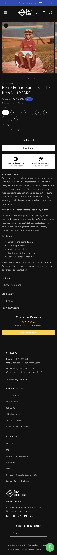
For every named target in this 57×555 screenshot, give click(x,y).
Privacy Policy (12, 401)
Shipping (5, 103)
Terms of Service (13, 395)
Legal (8, 468)
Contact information (43, 549)
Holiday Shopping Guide (17, 456)
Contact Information (15, 420)
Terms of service (14, 549)
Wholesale (10, 462)
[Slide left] (22, 79)
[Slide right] (35, 79)
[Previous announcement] (5, 3)
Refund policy (33, 545)
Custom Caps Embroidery (17, 481)
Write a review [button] (28, 332)
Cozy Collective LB (18, 545)
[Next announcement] (52, 3)
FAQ (8, 450)
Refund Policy (12, 408)
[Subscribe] (44, 533)
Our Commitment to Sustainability (21, 475)
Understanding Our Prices (17, 426)
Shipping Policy (13, 414)
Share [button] (7, 278)
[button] (5, 12)
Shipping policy (28, 549)
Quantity (5, 125)
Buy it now (28, 148)
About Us (10, 444)
